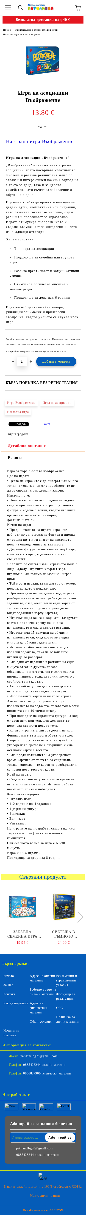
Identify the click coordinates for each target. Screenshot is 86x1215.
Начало (7, 30)
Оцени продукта (18, 434)
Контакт (9, 994)
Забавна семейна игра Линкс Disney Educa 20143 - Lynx (22, 934)
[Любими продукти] (65, 8)
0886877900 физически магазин (47, 1073)
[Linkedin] (28, 1082)
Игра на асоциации (57, 402)
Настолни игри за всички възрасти (21, 34)
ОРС (59, 1008)
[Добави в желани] (74, 337)
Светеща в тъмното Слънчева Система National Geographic (64, 934)
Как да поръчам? (15, 1003)
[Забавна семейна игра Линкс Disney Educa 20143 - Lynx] (22, 906)
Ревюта (15, 457)
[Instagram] (18, 1082)
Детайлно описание (27, 445)
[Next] (77, 917)
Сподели (20, 424)
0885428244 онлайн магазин (44, 1064)
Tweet (46, 424)
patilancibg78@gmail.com (39, 1056)
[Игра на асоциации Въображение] (43, 61)
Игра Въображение (21, 402)
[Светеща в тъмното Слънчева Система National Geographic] (63, 906)
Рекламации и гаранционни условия (66, 980)
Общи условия (41, 1021)
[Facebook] (8, 1082)
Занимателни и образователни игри (36, 30)
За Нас (8, 985)
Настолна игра (18, 412)
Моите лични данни (45, 1195)
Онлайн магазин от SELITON (43, 1210)
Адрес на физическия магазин (38, 1008)
